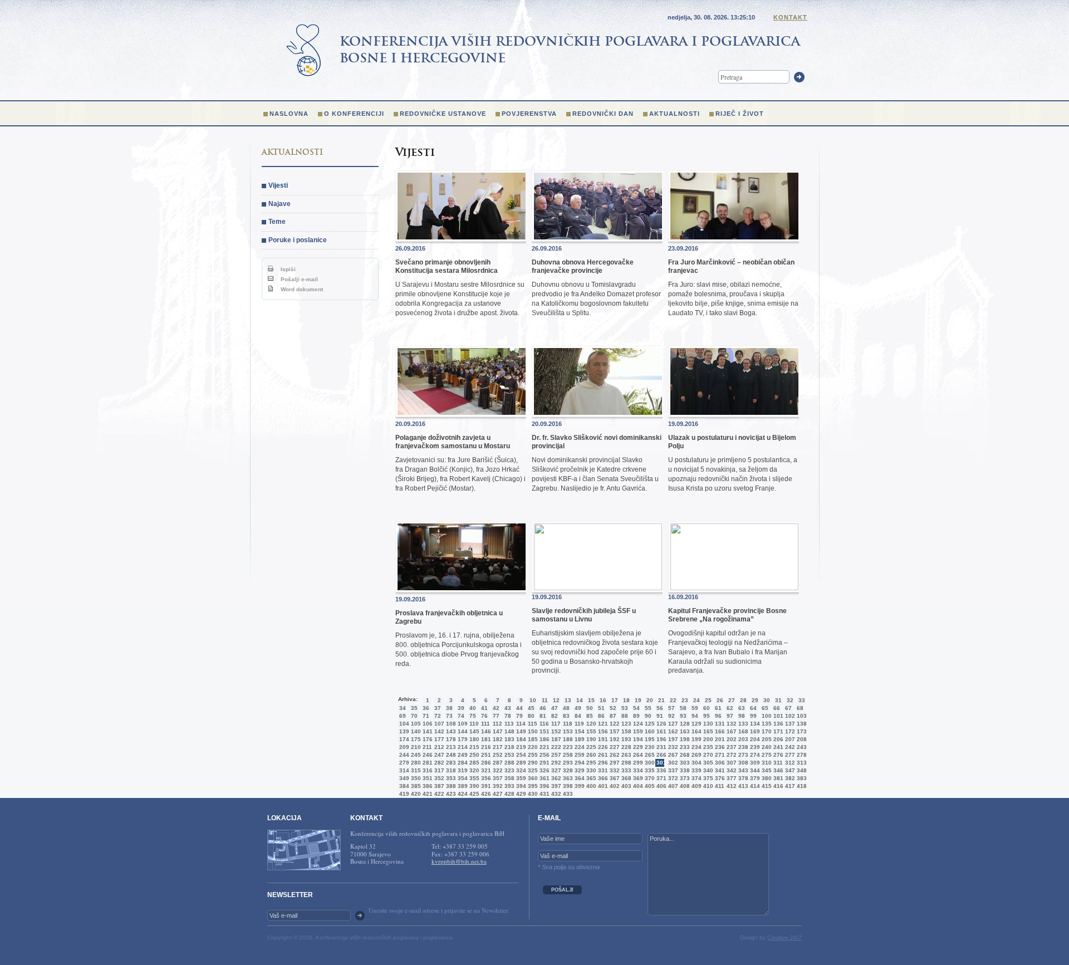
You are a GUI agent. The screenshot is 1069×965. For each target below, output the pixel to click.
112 (497, 724)
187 (555, 739)
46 (543, 708)
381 (777, 778)
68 (800, 708)
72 (437, 716)
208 (801, 739)
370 (649, 778)
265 (649, 755)
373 (684, 778)
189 (578, 739)
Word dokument (301, 289)
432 (555, 794)
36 (426, 708)
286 (485, 763)
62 (730, 708)
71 (426, 716)
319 (461, 770)
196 (660, 739)
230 (649, 747)
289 (520, 763)
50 (589, 708)
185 (532, 739)
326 (543, 770)
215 (473, 747)
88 (624, 716)
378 (742, 778)
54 (636, 708)
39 (461, 708)
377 (730, 778)
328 (567, 770)
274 (754, 755)
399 (578, 786)
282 (438, 763)
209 (403, 747)
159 (637, 731)
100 (765, 716)
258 (567, 755)
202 (730, 739)
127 (672, 724)
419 (403, 794)
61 (718, 708)
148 (508, 731)
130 (707, 724)
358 (508, 778)
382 (789, 778)
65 (765, 708)
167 (730, 731)
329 (578, 770)
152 (555, 731)
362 (555, 778)
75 (472, 716)
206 (777, 739)
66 (776, 708)
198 (684, 739)
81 (543, 716)
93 (683, 716)
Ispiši (287, 269)
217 (497, 747)
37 (437, 708)
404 (637, 786)
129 (695, 724)
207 (789, 739)
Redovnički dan (603, 113)
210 (415, 747)
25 (708, 700)
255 (532, 755)
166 (719, 731)
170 (765, 731)
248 (450, 755)
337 (672, 770)
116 (543, 724)
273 (742, 755)
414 (754, 786)
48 (566, 708)
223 (567, 747)
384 (403, 786)
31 (778, 700)
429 (520, 794)
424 (461, 794)
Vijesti (278, 185)
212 (438, 747)
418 (801, 786)
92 (671, 716)
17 (614, 700)
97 (730, 716)
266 (660, 755)
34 (402, 708)
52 (613, 708)
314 (403, 770)
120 (590, 724)
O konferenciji (354, 113)
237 (730, 747)
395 (532, 786)
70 (414, 716)
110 (473, 724)
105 (415, 724)
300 (649, 763)
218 (508, 747)
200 (707, 739)
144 (461, 731)
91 (659, 716)
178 (450, 739)
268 (684, 755)
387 (438, 786)
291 (543, 763)
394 (520, 786)
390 (473, 786)
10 (532, 700)
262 (613, 755)
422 (438, 794)
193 (625, 739)
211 (426, 747)
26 (720, 700)
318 (450, 770)
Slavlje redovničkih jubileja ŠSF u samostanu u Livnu (584, 615)
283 (450, 763)
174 (403, 739)
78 (507, 716)
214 (461, 747)
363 (567, 778)
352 (438, 778)
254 (520, 755)
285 (473, 763)
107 (438, 724)
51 (601, 708)
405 (649, 786)
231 (660, 747)
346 (777, 770)
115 (532, 724)
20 (649, 700)
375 (707, 778)
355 (473, 778)
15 (591, 700)
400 (590, 786)
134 (754, 724)
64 (753, 708)
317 (438, 770)
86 (601, 716)
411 (719, 786)
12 (556, 700)
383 (801, 778)
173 (801, 731)
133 (742, 724)
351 (426, 778)
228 (625, 747)
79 (519, 716)
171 (777, 731)
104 (403, 724)
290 (532, 763)
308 (742, 763)
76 (484, 716)
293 (567, 763)
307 (730, 763)
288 (508, 763)
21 (661, 700)
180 (473, 739)
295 (590, 763)
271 (719, 755)
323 (508, 770)
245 (415, 755)
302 (672, 763)
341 (719, 770)
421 (426, 794)
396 (543, 786)
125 (649, 724)
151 (543, 731)
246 (426, 755)
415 (765, 786)
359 (520, 778)
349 (403, 778)
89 (636, 716)
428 (508, 794)
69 (402, 716)
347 (789, 770)
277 (789, 755)
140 (415, 731)
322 (497, 770)
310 (765, 763)
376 (719, 778)
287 (497, 763)
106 (426, 724)
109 (461, 724)
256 (543, 755)
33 (801, 700)
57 (671, 708)
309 (754, 763)
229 (637, 747)
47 (554, 708)
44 (519, 708)
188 (567, 739)
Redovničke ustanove (443, 113)
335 (649, 770)
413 (742, 786)
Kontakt (790, 17)
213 (450, 747)
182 (497, 739)
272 (730, 755)
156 (602, 731)
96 (718, 716)
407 (672, 786)
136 (777, 724)
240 (765, 747)
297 (613, 763)
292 (555, 763)
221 (543, 747)
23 (684, 700)
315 (415, 770)
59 (695, 708)
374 (695, 778)
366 (602, 778)
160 (649, 731)
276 (777, 755)
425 (473, 794)
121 (602, 724)
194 (637, 739)
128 (684, 724)
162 (672, 731)
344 (754, 770)
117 (555, 724)
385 (415, 786)
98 (741, 716)
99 (753, 716)
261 (602, 755)
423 (450, 794)
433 (567, 794)
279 (403, 763)
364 (578, 778)
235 (707, 747)
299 (637, 763)
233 (684, 747)
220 (532, 747)
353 (450, 778)
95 (706, 716)
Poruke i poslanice (297, 240)
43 (507, 708)
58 (683, 708)
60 (706, 708)
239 (754, 747)
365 (590, 778)
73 (449, 716)
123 (625, 724)
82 (554, 716)
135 (765, 724)
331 (602, 770)
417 (789, 786)
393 (508, 786)
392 (497, 786)
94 (695, 716)
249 (461, 755)
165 (707, 731)
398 (567, 786)
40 (472, 708)
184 (520, 739)
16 (603, 700)
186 (543, 739)
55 (648, 708)
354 (461, 778)
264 (637, 755)
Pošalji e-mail (298, 279)
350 (415, 778)
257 (555, 755)
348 (801, 770)
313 (801, 763)
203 (742, 739)
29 (755, 700)
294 (578, 763)
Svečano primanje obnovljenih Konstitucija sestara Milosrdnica (446, 266)
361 (543, 778)
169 (754, 731)
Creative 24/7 (784, 937)
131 (719, 724)
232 (672, 747)
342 (730, 770)
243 (801, 747)
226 (602, 747)
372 (672, 778)
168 (742, 731)
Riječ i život (739, 113)
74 (461, 716)
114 (520, 724)
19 (638, 700)
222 (555, 747)
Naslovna (288, 113)
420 (415, 794)
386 (426, 786)
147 (497, 731)
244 (403, 755)
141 (426, 731)
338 (684, 770)
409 (695, 786)
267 (672, 755)
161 (660, 731)
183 (508, 739)
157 (613, 731)
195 (649, 739)
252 (497, 755)
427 (497, 794)
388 (450, 786)
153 (567, 731)
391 (485, 786)
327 (555, 770)
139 (403, 731)
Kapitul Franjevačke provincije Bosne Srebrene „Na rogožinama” (727, 615)
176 (426, 739)
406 (660, 786)
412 (730, 786)
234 (695, 747)
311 (777, 763)
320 (473, 770)
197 (672, 739)
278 (801, 755)
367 (613, 778)
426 (485, 794)
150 (532, 731)
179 (461, 739)
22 (673, 700)
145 (473, 731)
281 (426, 763)
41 (484, 708)
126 (660, 724)
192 (613, 739)
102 (789, 716)
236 (719, 747)
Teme (277, 222)
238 (742, 747)
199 (695, 739)
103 (801, 716)
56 (659, 708)
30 (766, 700)
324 (520, 770)
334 (637, 770)
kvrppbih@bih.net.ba (459, 861)
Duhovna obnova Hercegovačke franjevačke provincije (583, 266)
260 (590, 755)
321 (485, 770)
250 (473, 755)
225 (590, 747)
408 (684, 786)
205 (765, 739)
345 (765, 770)
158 (625, 731)
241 (777, 747)
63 (741, 708)
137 (789, 724)
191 (602, 739)
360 (532, 778)
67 (788, 708)
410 (707, 786)
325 (532, 770)
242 (789, 747)
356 (485, 778)
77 (496, 716)
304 (695, 763)
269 (695, 755)
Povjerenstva (529, 113)
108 (450, 724)
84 (578, 716)
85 (589, 716)
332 (613, 770)
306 (719, 763)
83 (566, 716)
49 (578, 708)
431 (543, 794)
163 (684, 731)
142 (438, 731)
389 (461, 786)
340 (707, 770)
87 (613, 716)
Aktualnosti (674, 113)
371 (660, 778)
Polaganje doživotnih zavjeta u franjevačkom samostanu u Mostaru (452, 441)
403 (625, 786)
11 (545, 700)
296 (602, 763)
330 (590, 770)
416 (777, 786)
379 (754, 778)
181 (485, 739)
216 (485, 747)
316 (426, 770)
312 (789, 763)
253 (508, 755)
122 (613, 724)
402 (613, 786)
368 (625, 778)
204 (754, 739)
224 (578, 747)
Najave (279, 204)
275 (765, 755)
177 (438, 739)
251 (485, 755)
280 (415, 763)
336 (660, 770)
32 (790, 700)
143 (450, 731)
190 (590, 739)
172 (789, 731)
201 (719, 739)
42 (496, 708)
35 (414, 708)
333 (625, 770)
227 (613, 747)
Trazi (799, 77)
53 (624, 708)
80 (531, 716)
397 (555, 786)
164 (695, 731)
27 (731, 700)
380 (765, 778)
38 (449, 708)
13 (568, 700)
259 (578, 755)
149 (520, 731)
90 (648, 716)
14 (579, 700)
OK (360, 915)
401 (602, 786)
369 (637, 778)
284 (461, 763)
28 (743, 700)
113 (508, 724)
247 (438, 755)
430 (532, 794)
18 (626, 700)
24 (696, 700)
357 (497, 778)
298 (625, 763)
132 (730, 724)
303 (684, 763)
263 (625, 755)
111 (485, 724)
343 (742, 770)
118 (567, 724)
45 (531, 708)
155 (590, 731)
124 (637, 724)
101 (777, 716)
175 (415, 739)
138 (801, 724)
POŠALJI (562, 890)
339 (695, 770)
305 (707, 763)
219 (520, 747)
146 (485, 731)
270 (707, 755)
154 (578, 731)
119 (578, 724)
